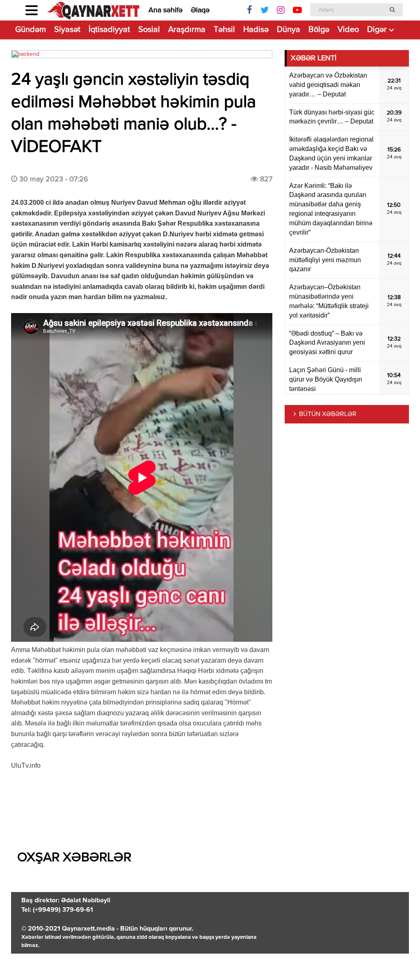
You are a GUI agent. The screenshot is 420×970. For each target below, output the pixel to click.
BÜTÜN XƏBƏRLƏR (327, 414)
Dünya (288, 29)
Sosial (149, 29)
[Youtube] (297, 10)
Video (348, 29)
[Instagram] (281, 10)
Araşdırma (186, 29)
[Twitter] (264, 10)
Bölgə (318, 29)
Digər (377, 29)
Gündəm (30, 29)
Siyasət (67, 29)
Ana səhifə (165, 10)
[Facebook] (249, 10)
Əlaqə (200, 10)
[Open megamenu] (31, 10)
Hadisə (256, 29)
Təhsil (224, 29)
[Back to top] (397, 947)
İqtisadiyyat (109, 29)
